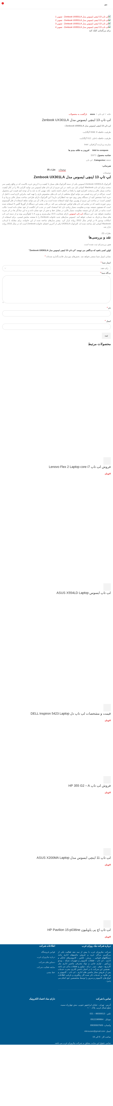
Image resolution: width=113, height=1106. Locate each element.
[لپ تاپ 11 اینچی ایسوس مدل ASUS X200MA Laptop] (89, 821)
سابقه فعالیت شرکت (46, 967)
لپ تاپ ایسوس (76, 214)
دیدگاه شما (105, 273)
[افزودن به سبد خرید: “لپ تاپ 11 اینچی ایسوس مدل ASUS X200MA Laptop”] (107, 852)
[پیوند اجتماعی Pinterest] (93, 166)
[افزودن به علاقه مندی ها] (83, 461)
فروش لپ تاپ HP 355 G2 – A (89, 785)
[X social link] (97, 166)
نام (109, 308)
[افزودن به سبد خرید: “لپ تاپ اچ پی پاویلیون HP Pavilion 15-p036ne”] (107, 924)
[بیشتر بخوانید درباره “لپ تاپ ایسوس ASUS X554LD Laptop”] (107, 587)
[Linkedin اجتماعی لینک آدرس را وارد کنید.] (90, 166)
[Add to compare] (91, 461)
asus (92, 114)
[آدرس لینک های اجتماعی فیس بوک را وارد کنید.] (100, 166)
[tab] (62, 169)
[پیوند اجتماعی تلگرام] (86, 166)
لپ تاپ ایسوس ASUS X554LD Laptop (83, 593)
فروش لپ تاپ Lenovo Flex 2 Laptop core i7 (80, 467)
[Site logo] (56, 4)
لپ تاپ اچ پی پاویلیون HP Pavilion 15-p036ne (79, 930)
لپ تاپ (101, 114)
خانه (109, 114)
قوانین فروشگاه (48, 952)
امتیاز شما (106, 262)
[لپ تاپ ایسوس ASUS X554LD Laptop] (89, 502)
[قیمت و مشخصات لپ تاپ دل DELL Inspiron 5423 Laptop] (89, 625)
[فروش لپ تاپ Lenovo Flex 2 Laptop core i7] (89, 376)
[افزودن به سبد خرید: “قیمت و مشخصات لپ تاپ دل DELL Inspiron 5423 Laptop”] (107, 707)
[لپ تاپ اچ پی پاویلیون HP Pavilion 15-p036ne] (89, 893)
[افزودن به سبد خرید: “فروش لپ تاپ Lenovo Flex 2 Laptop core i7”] (107, 461)
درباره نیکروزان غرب (46, 957)
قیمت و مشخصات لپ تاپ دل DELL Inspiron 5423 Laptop (71, 713)
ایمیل (108, 321)
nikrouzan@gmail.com (94, 1031)
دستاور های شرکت (47, 962)
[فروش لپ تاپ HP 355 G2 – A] (89, 749)
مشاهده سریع (99, 461)
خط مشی (50, 972)
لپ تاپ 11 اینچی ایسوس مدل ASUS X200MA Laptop (74, 858)
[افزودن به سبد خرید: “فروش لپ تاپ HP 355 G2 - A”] (107, 779)
